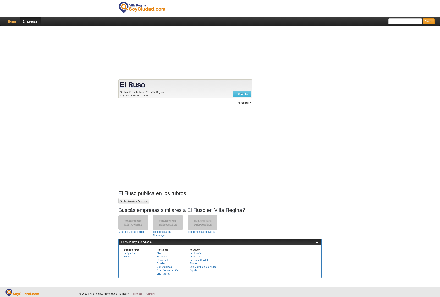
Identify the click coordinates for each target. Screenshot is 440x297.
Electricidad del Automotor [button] (135, 200)
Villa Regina (163, 273)
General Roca (164, 266)
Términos (137, 294)
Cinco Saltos (163, 260)
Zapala (193, 270)
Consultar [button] (243, 94)
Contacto (150, 294)
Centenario (196, 253)
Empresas (30, 21)
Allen (159, 253)
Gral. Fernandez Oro (168, 270)
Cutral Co (195, 256)
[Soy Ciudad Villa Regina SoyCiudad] (141, 7)
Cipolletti (161, 263)
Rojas (127, 256)
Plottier (193, 263)
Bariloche (162, 256)
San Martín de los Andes (203, 266)
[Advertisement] (219, 53)
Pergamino (130, 253)
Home (12, 21)
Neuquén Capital (199, 260)
